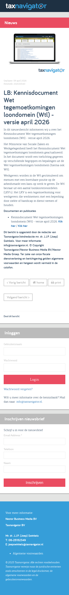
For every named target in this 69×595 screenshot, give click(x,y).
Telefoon (9, 449)
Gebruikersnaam (13, 344)
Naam (7, 463)
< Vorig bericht (16, 282)
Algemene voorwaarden (28, 553)
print (57, 282)
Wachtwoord (10, 360)
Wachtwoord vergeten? (18, 389)
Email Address (13, 435)
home (40, 282)
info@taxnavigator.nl (29, 401)
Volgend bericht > (18, 297)
